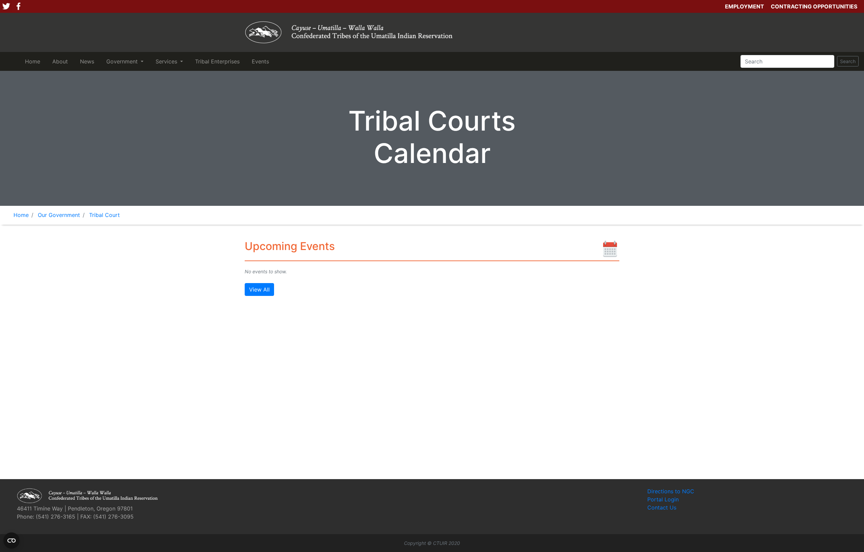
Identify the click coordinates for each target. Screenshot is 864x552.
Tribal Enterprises (218, 61)
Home (34, 61)
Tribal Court (104, 215)
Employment (744, 6)
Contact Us (661, 507)
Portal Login (663, 499)
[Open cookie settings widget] (11, 540)
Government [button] (122, 61)
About (61, 61)
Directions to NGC (670, 491)
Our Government (59, 215)
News (88, 61)
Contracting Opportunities (814, 6)
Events (262, 61)
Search (848, 61)
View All (259, 289)
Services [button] (167, 61)
